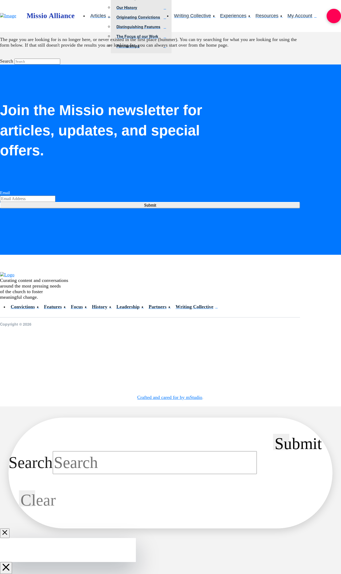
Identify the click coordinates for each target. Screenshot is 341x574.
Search (6, 61)
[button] (334, 16)
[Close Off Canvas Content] (6, 568)
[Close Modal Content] (5, 533)
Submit (150, 205)
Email (5, 193)
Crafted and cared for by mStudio (169, 397)
